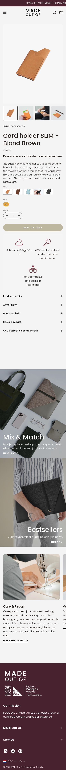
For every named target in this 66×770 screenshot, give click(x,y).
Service (8, 740)
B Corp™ (19, 717)
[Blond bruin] (6, 204)
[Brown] (17, 192)
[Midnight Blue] (38, 192)
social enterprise (41, 717)
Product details (12, 296)
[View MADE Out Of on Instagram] (5, 751)
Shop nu (56, 542)
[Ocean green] (28, 192)
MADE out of (12, 728)
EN (21, 761)
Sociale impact (12, 322)
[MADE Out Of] (33, 12)
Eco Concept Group (43, 713)
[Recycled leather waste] (7, 192)
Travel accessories (14, 126)
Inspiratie (10, 453)
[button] (54, 12)
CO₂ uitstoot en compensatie (20, 330)
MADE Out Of (17, 767)
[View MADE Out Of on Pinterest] (20, 751)
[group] (33, 3)
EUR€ (10, 761)
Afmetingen (10, 304)
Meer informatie (15, 640)
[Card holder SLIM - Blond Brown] (10, 113)
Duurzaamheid (11, 313)
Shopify (39, 767)
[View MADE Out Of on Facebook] (13, 751)
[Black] (48, 192)
